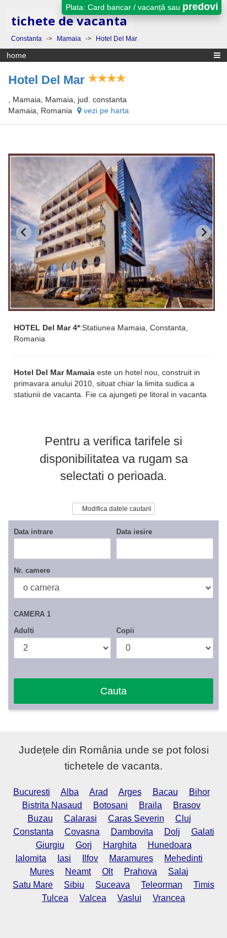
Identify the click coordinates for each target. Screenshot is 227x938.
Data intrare (33, 532)
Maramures (131, 858)
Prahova (140, 871)
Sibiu (74, 884)
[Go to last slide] (23, 232)
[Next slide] (203, 232)
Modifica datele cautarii (116, 509)
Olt (107, 871)
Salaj (178, 871)
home (16, 55)
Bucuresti (31, 792)
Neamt (78, 871)
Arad (98, 792)
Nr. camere (32, 570)
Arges (130, 792)
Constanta (33, 831)
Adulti (24, 630)
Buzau (40, 818)
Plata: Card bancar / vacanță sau (142, 6)
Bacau (165, 792)
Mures (42, 871)
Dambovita (132, 831)
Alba (70, 792)
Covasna (82, 831)
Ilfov (90, 858)
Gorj (83, 845)
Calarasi (80, 818)
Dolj (172, 831)
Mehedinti (183, 858)
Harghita (120, 845)
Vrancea (169, 898)
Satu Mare (33, 884)
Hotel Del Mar (46, 80)
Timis (203, 884)
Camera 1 (32, 614)
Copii (125, 630)
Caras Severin (136, 818)
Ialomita (30, 858)
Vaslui (129, 898)
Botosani (110, 805)
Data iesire (134, 532)
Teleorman (161, 884)
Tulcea (55, 898)
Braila (150, 805)
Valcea (92, 898)
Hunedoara (170, 845)
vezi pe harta (105, 110)
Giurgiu (50, 845)
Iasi (64, 858)
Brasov (187, 805)
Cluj (183, 818)
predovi (200, 6)
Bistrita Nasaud (52, 805)
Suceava (112, 884)
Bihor (199, 792)
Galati (202, 831)
